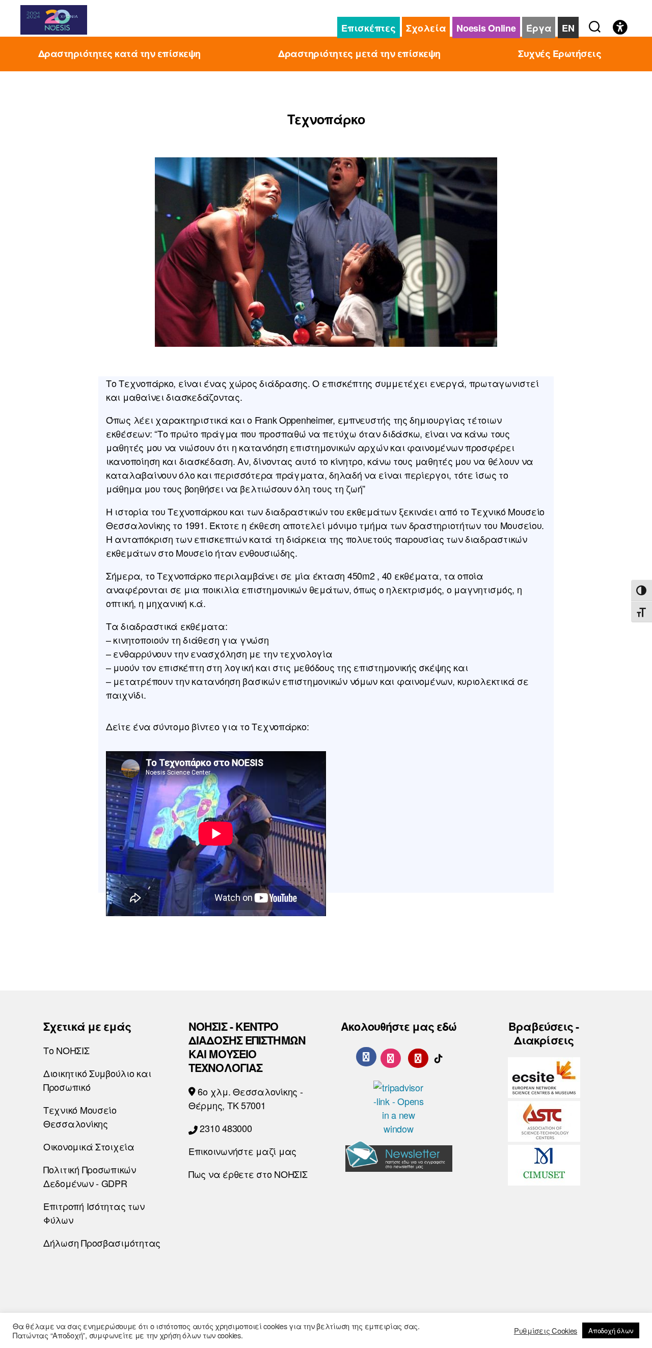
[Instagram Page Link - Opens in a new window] (390, 1056)
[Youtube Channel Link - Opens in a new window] (418, 1056)
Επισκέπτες (368, 28)
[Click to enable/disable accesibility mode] (620, 28)
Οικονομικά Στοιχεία (88, 1146)
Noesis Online (486, 28)
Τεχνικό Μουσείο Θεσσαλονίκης (80, 1116)
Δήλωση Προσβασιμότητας (101, 1242)
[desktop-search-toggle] (595, 24)
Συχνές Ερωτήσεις (559, 54)
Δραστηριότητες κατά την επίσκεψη (119, 54)
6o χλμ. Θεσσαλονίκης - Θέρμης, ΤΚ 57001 (245, 1098)
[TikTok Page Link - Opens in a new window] (438, 1056)
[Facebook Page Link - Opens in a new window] (366, 1056)
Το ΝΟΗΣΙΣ (66, 1050)
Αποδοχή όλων (610, 1330)
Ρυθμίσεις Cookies (545, 1330)
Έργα (538, 28)
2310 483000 (225, 1128)
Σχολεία (426, 28)
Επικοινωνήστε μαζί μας (242, 1151)
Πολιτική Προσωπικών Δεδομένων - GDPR (89, 1176)
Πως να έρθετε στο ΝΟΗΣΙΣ (248, 1173)
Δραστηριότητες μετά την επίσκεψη (359, 54)
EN (568, 28)
